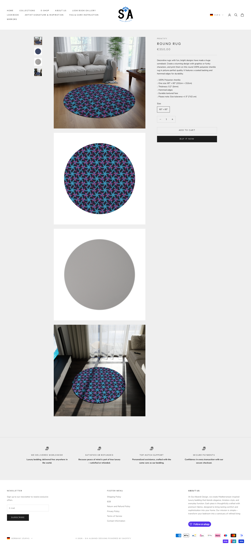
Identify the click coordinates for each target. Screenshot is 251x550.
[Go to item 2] (38, 51)
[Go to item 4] (38, 72)
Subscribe (18, 517)
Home (10, 10)
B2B (109, 501)
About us (60, 10)
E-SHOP (45, 10)
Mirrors (12, 19)
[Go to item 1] (38, 41)
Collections (27, 10)
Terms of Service (114, 516)
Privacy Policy (113, 511)
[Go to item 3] (38, 62)
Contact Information (116, 521)
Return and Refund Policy (118, 506)
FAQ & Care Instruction (84, 15)
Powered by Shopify (119, 538)
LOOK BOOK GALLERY (84, 10)
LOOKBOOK (13, 15)
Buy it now (187, 139)
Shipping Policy (114, 496)
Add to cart (187, 130)
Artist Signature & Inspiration (44, 15)
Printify (162, 38)
